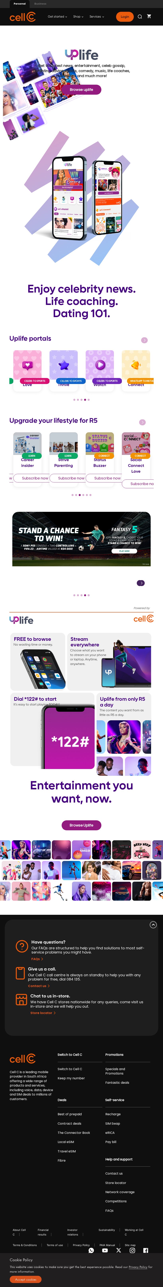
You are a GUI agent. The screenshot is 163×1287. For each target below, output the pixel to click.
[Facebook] (146, 1251)
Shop (77, 16)
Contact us (37, 986)
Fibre (62, 1160)
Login (125, 16)
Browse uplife (81, 89)
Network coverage (120, 1192)
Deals (62, 1100)
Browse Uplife (81, 825)
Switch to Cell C (70, 1055)
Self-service (114, 1100)
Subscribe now (35, 478)
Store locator (41, 1013)
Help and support (119, 1159)
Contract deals (69, 1123)
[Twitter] (119, 1251)
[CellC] (23, 16)
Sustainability (107, 1229)
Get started (56, 16)
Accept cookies (25, 1279)
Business (40, 3)
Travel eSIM (67, 1151)
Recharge (113, 1114)
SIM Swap (112, 1123)
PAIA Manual (107, 1245)
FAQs (35, 959)
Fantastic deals (117, 1083)
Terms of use (55, 1245)
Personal (20, 3)
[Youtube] (105, 1251)
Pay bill (110, 1142)
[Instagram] (133, 1251)
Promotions (114, 1055)
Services (96, 16)
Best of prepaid (70, 1114)
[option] (27, 371)
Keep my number (71, 1078)
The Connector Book (74, 1133)
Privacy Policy (81, 1245)
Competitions (116, 1201)
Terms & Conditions (25, 1245)
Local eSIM (66, 1142)
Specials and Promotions (115, 1071)
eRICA (110, 1133)
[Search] (140, 16)
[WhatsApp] (91, 1251)
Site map (130, 1245)
